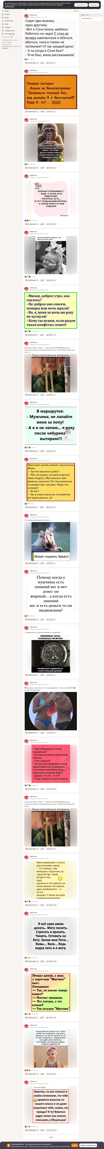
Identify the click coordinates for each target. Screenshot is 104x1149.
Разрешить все (81, 5)
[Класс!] (25, 59)
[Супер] (29, 1014)
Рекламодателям (7, 40)
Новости (4, 42)
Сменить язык (6, 37)
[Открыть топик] (51, 350)
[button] (31, 63)
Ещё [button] (9, 42)
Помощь (15, 40)
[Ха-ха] (27, 59)
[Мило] (27, 1070)
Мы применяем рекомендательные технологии (11, 46)
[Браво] (27, 164)
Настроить (94, 5)
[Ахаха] (27, 220)
